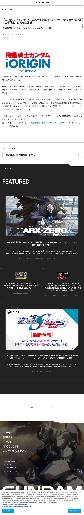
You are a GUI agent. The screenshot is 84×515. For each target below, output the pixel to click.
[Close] (80, 493)
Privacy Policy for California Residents (14, 504)
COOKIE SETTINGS (12, 472)
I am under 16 (74, 511)
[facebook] (82, 27)
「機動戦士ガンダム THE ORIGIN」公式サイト (48, 122)
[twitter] (82, 24)
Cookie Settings (8, 511)
